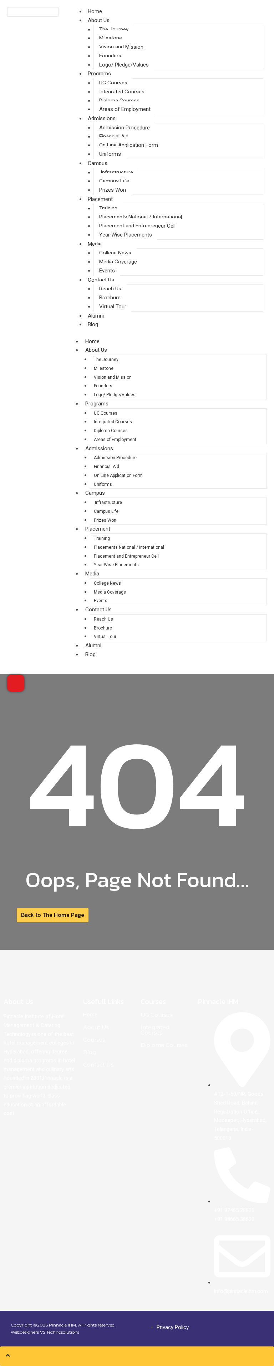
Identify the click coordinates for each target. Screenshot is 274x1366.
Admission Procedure (124, 127)
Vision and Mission (121, 47)
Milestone (110, 38)
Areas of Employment (125, 109)
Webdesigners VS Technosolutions (45, 1332)
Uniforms (110, 154)
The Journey (113, 29)
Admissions (102, 118)
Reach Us (110, 289)
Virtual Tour (112, 306)
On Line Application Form (128, 145)
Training (108, 208)
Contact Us (101, 280)
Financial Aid (113, 136)
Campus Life (114, 181)
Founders (110, 56)
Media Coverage (118, 262)
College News (115, 253)
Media (95, 244)
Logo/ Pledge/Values (124, 65)
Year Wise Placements (125, 235)
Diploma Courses (119, 100)
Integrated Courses (121, 92)
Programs (99, 73)
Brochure (110, 297)
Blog (93, 324)
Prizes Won (113, 190)
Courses (94, 1039)
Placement (100, 199)
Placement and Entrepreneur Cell (137, 226)
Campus (97, 163)
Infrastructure (116, 172)
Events (107, 270)
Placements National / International (140, 217)
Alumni (93, 645)
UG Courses (113, 83)
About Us (99, 20)
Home (95, 11)
